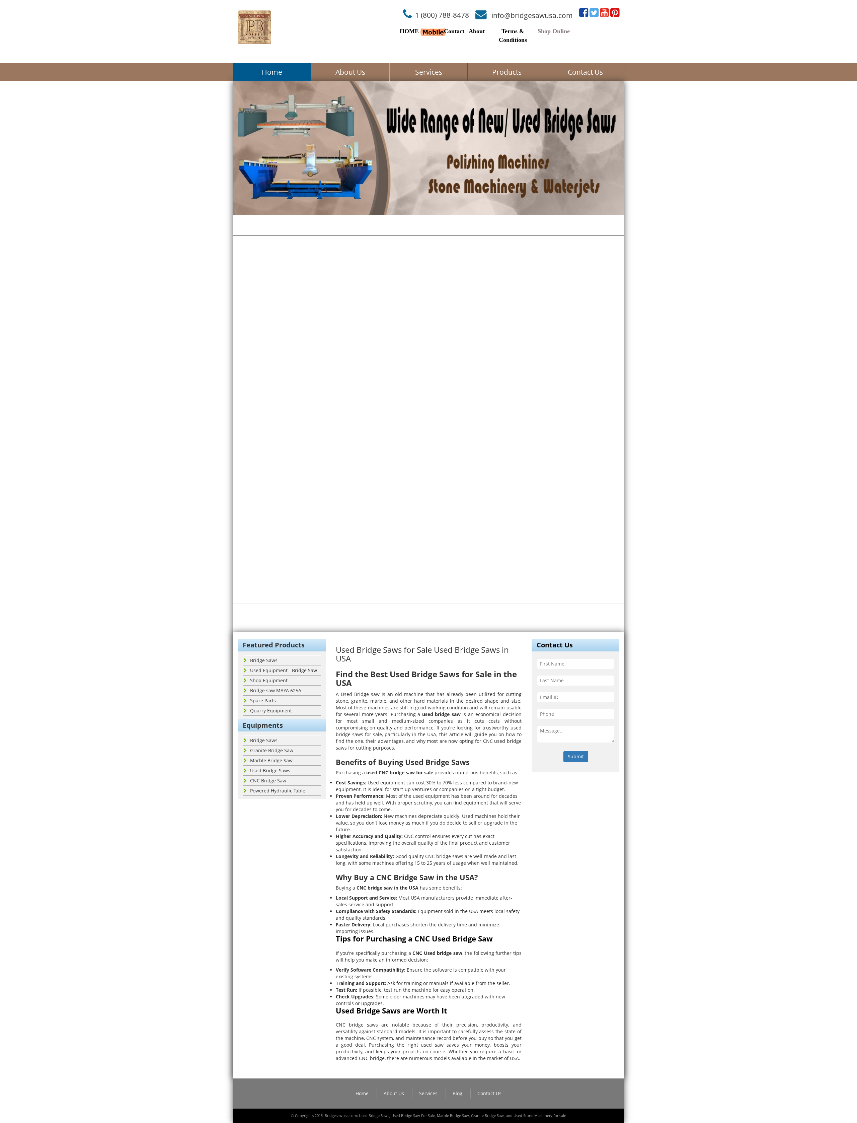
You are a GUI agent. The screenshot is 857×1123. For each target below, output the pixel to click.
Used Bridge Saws (270, 770)
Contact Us (585, 72)
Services (428, 72)
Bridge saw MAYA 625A (275, 690)
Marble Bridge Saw (271, 760)
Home (272, 72)
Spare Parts (263, 700)
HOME (409, 31)
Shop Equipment (269, 680)
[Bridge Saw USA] (254, 27)
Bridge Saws (264, 660)
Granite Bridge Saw (271, 750)
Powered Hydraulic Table (277, 790)
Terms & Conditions (513, 35)
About (477, 31)
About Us (350, 72)
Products (507, 72)
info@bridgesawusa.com (532, 15)
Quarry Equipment (271, 710)
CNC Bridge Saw (268, 780)
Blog (457, 1093)
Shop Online (554, 31)
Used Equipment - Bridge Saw (283, 670)
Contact (454, 31)
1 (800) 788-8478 (442, 15)
